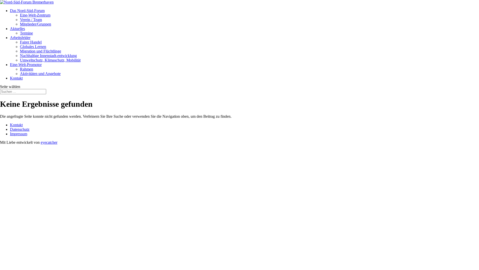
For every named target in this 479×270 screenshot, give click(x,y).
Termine (26, 33)
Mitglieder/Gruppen (35, 24)
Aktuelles (17, 28)
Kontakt (16, 78)
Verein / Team (31, 20)
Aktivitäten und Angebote (40, 74)
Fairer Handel (31, 42)
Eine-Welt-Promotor (26, 64)
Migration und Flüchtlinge (40, 51)
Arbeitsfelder (20, 38)
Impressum (18, 134)
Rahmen (26, 69)
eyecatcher (49, 142)
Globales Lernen (33, 46)
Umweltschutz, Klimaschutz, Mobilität (50, 60)
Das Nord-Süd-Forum (27, 10)
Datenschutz (19, 129)
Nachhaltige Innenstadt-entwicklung (48, 56)
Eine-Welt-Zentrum (35, 15)
